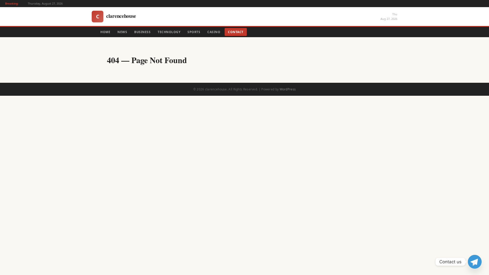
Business (142, 32)
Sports (193, 32)
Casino (213, 32)
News (122, 32)
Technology (169, 32)
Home (105, 32)
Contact (235, 32)
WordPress (288, 89)
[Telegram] (475, 262)
